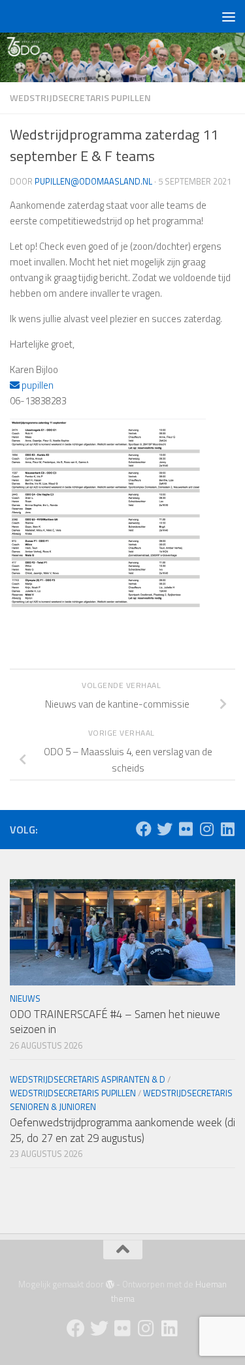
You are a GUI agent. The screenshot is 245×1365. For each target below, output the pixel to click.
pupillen (37, 385)
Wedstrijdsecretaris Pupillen (80, 97)
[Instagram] (206, 829)
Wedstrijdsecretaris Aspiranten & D (87, 1079)
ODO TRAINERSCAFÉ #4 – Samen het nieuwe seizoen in (115, 1022)
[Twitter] (164, 829)
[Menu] (228, 16)
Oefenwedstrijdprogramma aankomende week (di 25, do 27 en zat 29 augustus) (122, 1130)
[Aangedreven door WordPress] (110, 1284)
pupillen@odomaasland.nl (93, 181)
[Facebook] (144, 829)
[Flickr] (185, 829)
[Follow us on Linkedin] (227, 829)
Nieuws (25, 998)
